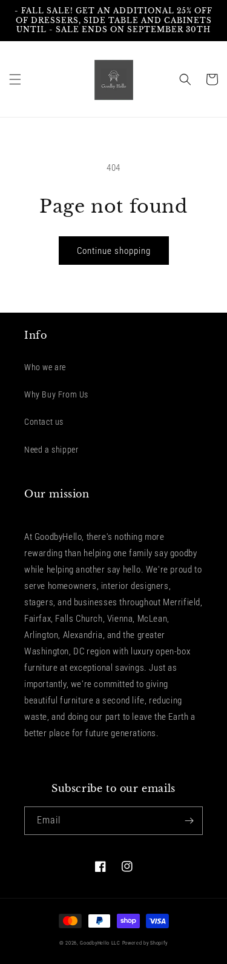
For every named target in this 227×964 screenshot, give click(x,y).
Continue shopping (114, 250)
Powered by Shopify (145, 943)
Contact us (44, 422)
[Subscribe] (189, 820)
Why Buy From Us (56, 394)
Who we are (45, 367)
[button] (15, 79)
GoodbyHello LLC (100, 943)
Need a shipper (51, 449)
